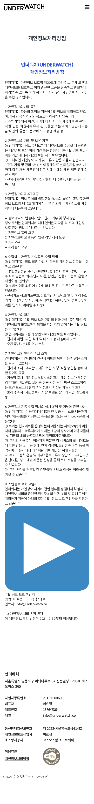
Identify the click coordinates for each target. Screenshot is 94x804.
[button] (87, 7)
